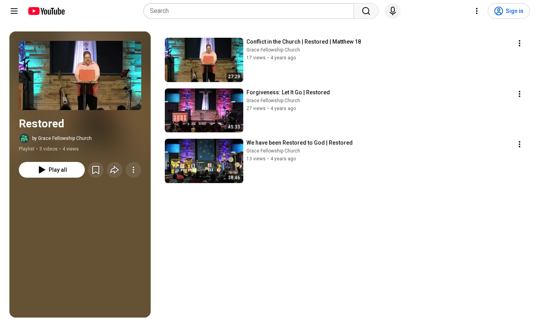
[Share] (114, 170)
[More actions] (133, 170)
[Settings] (476, 11)
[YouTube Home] (46, 11)
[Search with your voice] (393, 11)
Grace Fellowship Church (273, 50)
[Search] (366, 11)
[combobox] (251, 11)
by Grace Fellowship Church (62, 138)
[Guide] (14, 11)
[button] (80, 75)
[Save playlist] (96, 170)
